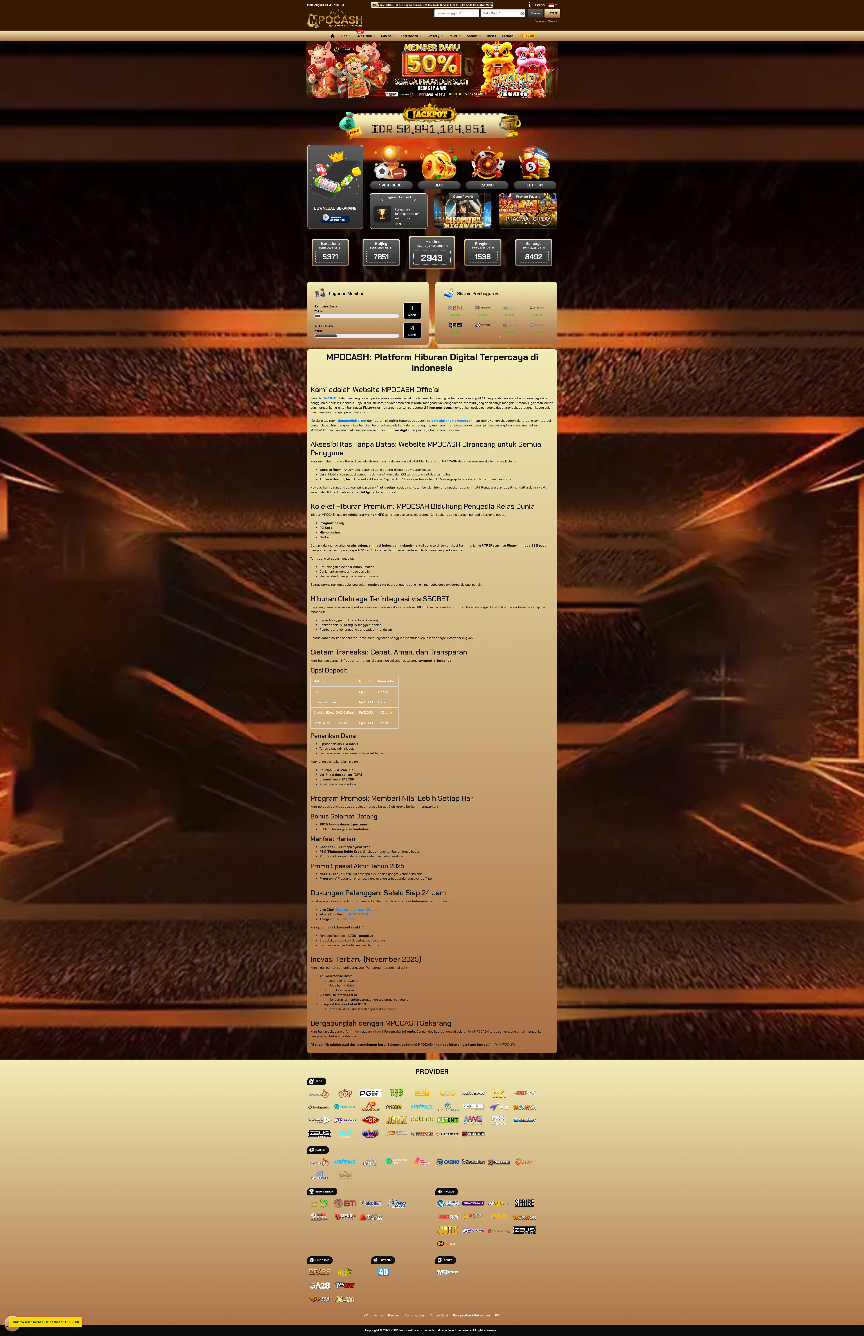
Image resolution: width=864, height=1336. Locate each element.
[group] (528, 210)
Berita (491, 36)
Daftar (552, 13)
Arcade (472, 36)
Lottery (433, 36)
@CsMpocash (347, 919)
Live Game (364, 36)
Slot (344, 36)
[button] (553, 69)
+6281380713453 (359, 914)
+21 (366, 1315)
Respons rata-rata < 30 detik (357, 910)
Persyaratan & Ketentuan (471, 1315)
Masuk (535, 13)
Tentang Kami (415, 1315)
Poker (453, 36)
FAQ (497, 1315)
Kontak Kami (439, 1315)
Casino (386, 36)
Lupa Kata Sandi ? (546, 21)
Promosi (508, 36)
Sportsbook (409, 36)
